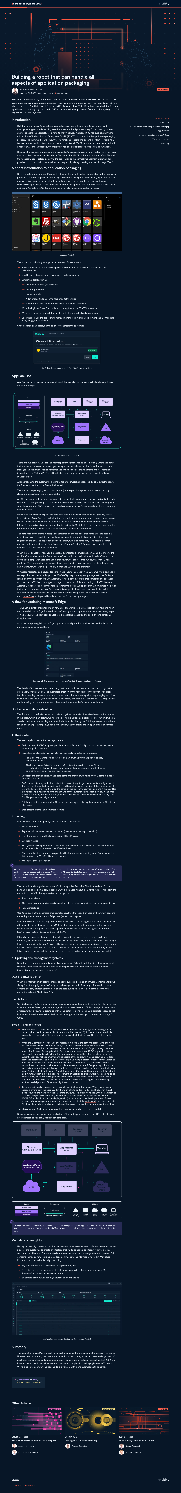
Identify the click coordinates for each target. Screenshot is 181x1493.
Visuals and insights (160, 139)
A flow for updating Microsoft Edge (154, 135)
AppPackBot (163, 131)
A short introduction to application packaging (149, 126)
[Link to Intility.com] (163, 5)
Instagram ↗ (29, 1485)
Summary (165, 143)
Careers (15, 1479)
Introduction (164, 122)
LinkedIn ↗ (16, 1485)
